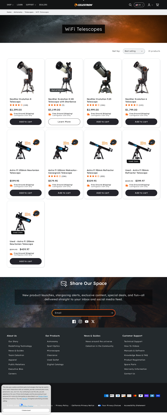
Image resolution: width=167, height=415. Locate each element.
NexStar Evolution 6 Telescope (136, 100)
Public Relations (16, 364)
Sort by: (116, 51)
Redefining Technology (20, 346)
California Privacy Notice (83, 405)
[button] (130, 5)
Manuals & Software (134, 350)
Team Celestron (16, 355)
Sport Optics (53, 346)
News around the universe (99, 341)
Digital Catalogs (55, 364)
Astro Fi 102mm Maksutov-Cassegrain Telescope (62, 171)
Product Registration (134, 360)
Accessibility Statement (134, 405)
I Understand (26, 410)
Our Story (13, 341)
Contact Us (129, 373)
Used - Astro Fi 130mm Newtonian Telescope (22, 242)
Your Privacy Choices (111, 405)
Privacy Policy (43, 396)
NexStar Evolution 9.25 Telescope (99, 100)
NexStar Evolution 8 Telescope (20, 100)
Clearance (52, 355)
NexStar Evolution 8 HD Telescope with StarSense (62, 100)
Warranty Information (135, 369)
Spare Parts (130, 364)
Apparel (12, 360)
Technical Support (133, 341)
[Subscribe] (112, 313)
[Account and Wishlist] (150, 5)
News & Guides (16, 350)
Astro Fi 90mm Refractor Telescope (100, 171)
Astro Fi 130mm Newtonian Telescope (24, 171)
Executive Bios (15, 369)
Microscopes (53, 350)
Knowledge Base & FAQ (136, 355)
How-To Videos (131, 346)
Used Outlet (53, 360)
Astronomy (52, 341)
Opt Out (24, 398)
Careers (12, 373)
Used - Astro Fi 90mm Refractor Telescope (137, 171)
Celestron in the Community (100, 346)
